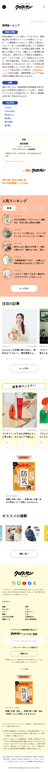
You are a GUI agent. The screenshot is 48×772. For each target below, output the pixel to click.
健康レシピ (6, 619)
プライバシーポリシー (29, 659)
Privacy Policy (38, 761)
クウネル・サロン (38, 759)
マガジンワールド (19, 761)
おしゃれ (5, 609)
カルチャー (29, 612)
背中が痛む (9, 122)
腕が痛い (8, 125)
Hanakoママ (28, 759)
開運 (3, 614)
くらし (27, 609)
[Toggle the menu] (4, 7)
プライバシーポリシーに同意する (25, 647)
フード (4, 612)
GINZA (35, 757)
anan (4, 757)
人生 (26, 614)
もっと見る (24, 288)
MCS (11, 761)
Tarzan (13, 759)
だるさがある (10, 111)
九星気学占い (30, 617)
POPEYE (18, 757)
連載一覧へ (24, 554)
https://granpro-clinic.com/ (14, 161)
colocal (19, 759)
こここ (6, 761)
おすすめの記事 (8, 617)
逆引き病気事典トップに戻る (15, 183)
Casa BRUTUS (27, 757)
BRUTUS (10, 757)
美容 (26, 607)
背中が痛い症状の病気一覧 (14, 180)
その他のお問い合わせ (13, 726)
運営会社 (29, 724)
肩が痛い (8, 118)
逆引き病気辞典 (31, 619)
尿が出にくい (10, 115)
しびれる (8, 107)
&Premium (6, 759)
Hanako (41, 757)
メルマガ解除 (24, 669)
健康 (3, 607)
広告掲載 (29, 761)
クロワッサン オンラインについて (13, 724)
